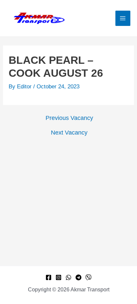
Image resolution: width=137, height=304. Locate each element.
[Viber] (88, 277)
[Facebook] (49, 277)
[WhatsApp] (68, 277)
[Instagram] (59, 277)
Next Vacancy (69, 133)
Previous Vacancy (69, 118)
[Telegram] (78, 277)
